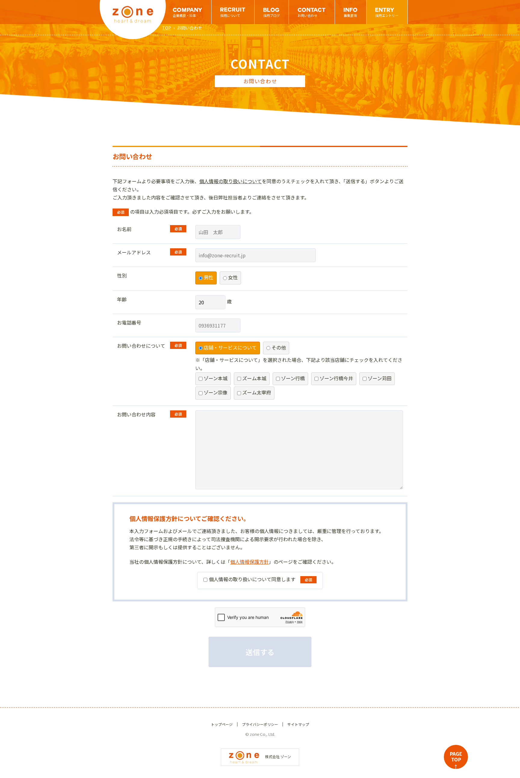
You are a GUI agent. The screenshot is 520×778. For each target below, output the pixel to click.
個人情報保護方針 (249, 561)
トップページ (222, 724)
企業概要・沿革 (184, 15)
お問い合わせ (307, 15)
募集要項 (350, 15)
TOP (166, 28)
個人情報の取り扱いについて (230, 181)
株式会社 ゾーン (278, 756)
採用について (230, 15)
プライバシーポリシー (260, 724)
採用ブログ (271, 15)
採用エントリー (386, 15)
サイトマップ (298, 724)
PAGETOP (456, 759)
